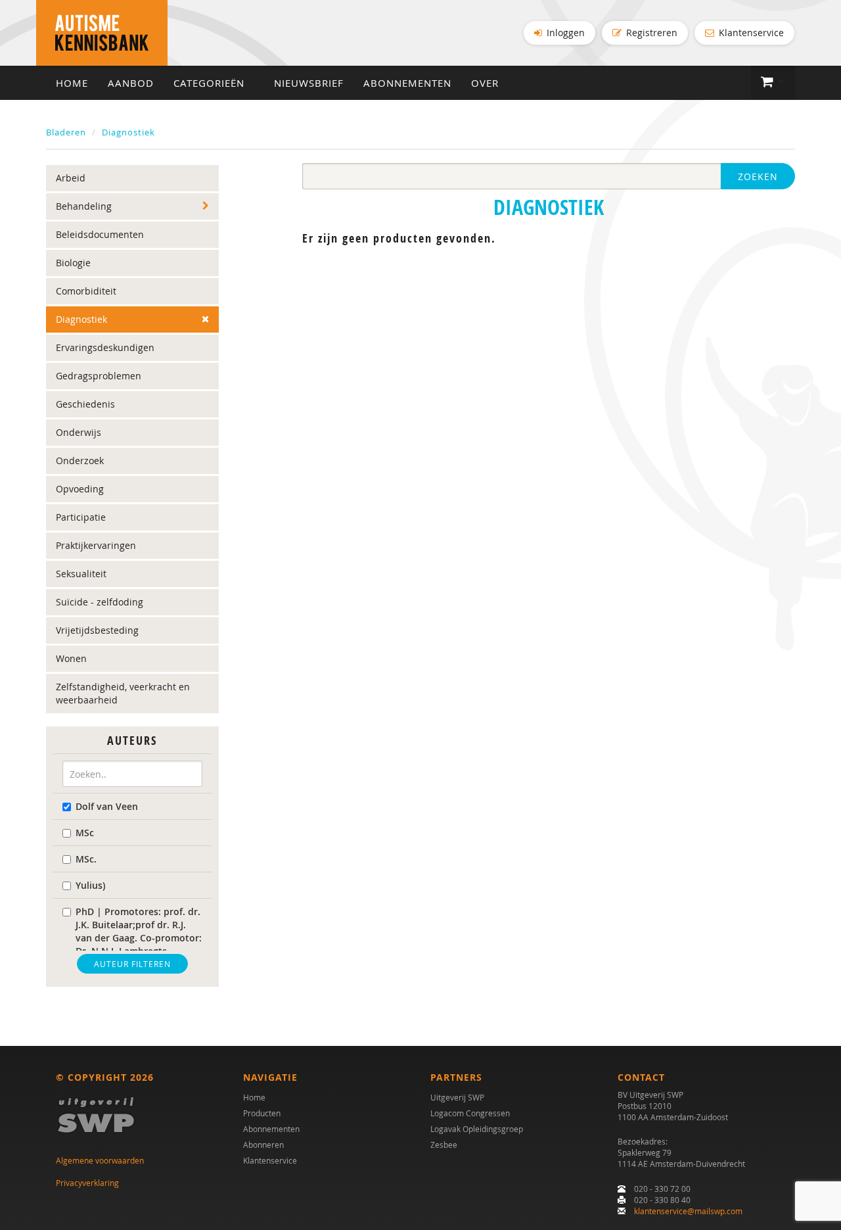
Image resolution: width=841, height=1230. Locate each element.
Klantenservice (750, 32)
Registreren (650, 32)
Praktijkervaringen (96, 545)
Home (72, 82)
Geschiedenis (85, 404)
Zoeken (758, 176)
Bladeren (66, 132)
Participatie (81, 517)
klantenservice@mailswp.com (688, 1211)
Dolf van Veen (107, 806)
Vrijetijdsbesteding (97, 630)
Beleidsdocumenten (100, 234)
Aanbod (131, 82)
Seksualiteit (81, 573)
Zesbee (443, 1144)
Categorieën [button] (210, 82)
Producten (262, 1113)
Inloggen (564, 32)
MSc (85, 832)
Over (485, 82)
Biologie (73, 262)
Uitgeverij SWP (457, 1097)
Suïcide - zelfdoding (99, 602)
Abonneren (263, 1144)
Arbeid (70, 178)
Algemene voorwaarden (100, 1160)
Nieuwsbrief (309, 82)
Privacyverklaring (87, 1182)
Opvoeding (80, 489)
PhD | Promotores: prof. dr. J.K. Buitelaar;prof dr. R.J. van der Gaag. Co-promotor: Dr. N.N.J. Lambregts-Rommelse (139, 937)
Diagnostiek (128, 132)
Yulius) (90, 885)
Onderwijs (78, 432)
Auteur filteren (132, 963)
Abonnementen (407, 82)
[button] (773, 82)
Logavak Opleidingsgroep (476, 1129)
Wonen (71, 658)
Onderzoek (80, 460)
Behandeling (84, 206)
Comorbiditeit (86, 291)
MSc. (86, 859)
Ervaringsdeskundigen (105, 347)
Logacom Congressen (470, 1113)
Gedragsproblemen (98, 375)
